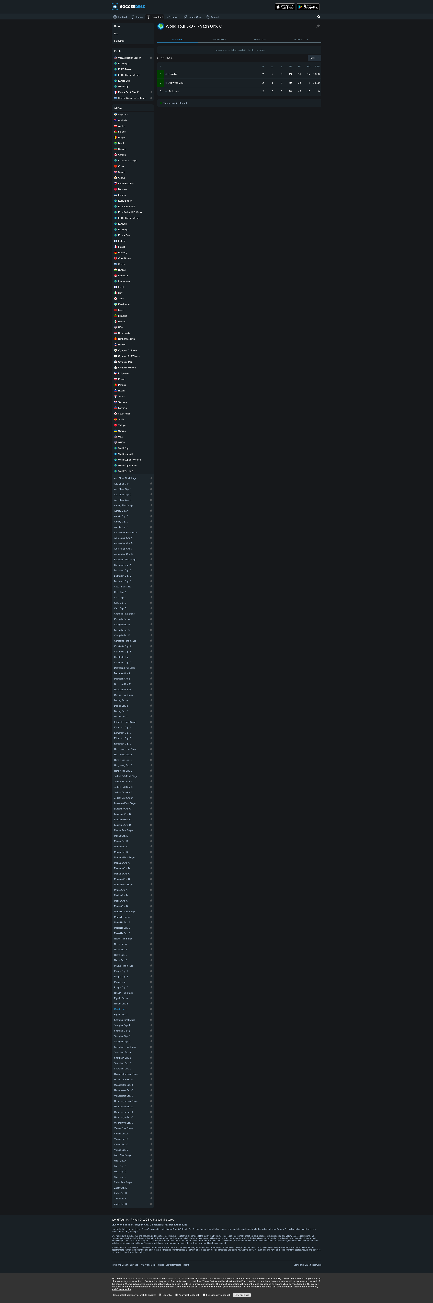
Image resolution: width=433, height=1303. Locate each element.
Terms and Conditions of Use (125, 1265)
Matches (260, 39)
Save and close (242, 1295)
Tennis (139, 17)
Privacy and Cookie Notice (152, 1265)
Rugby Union (195, 17)
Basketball (157, 17)
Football (122, 17)
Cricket (215, 17)
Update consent (181, 1265)
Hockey (175, 17)
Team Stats (301, 39)
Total (312, 58)
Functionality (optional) (218, 1295)
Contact (169, 1265)
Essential (167, 1295)
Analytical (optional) (189, 1295)
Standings (219, 39)
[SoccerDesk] (128, 7)
